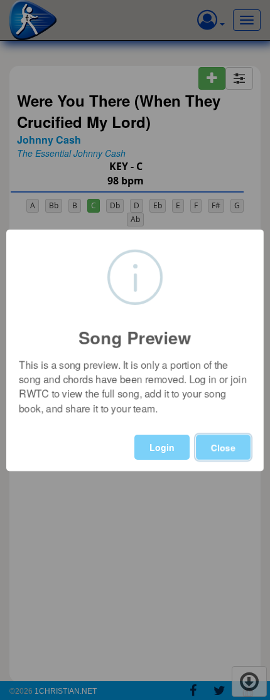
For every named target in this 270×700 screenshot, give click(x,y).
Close (223, 447)
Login (162, 447)
